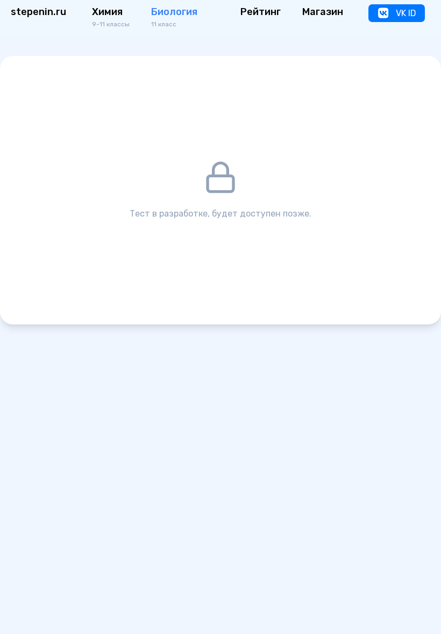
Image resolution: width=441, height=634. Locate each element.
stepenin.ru (38, 12)
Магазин (322, 12)
